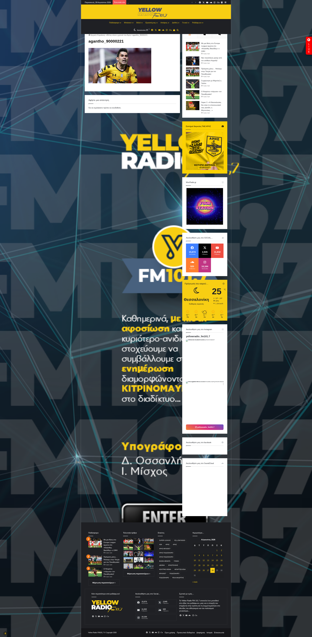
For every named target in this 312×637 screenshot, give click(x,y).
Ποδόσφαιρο (114, 23)
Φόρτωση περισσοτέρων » (103, 583)
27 (208, 570)
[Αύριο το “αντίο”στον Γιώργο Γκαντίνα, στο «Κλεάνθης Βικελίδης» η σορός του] (138, 559)
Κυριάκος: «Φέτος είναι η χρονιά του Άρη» (114, 35)
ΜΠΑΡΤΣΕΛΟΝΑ (180, 569)
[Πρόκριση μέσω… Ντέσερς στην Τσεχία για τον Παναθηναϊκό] (192, 71)
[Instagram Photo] (206, 360)
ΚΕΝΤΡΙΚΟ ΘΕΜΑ (165, 569)
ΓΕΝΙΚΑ (176, 561)
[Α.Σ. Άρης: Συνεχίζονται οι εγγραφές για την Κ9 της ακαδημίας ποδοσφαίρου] (128, 559)
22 (217, 565)
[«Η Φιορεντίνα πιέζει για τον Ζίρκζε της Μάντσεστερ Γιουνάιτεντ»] (149, 559)
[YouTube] (98, 616)
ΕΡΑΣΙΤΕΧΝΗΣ (173, 565)
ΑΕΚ (160, 544)
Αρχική (93, 35)
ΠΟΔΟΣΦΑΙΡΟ (174, 573)
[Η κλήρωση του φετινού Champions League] (149, 553)
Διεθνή (174, 23)
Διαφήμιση (200, 633)
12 (204, 560)
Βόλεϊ (138, 23)
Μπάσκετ (128, 23)
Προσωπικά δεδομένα (186, 633)
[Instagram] (104, 616)
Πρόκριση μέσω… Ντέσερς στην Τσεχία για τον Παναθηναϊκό (211, 71)
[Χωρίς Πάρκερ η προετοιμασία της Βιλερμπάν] (138, 553)
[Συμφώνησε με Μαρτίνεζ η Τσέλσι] (192, 83)
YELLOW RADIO (179, 540)
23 (221, 565)
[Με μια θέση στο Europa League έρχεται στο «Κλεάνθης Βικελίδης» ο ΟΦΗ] (192, 46)
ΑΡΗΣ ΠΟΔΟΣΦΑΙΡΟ (166, 553)
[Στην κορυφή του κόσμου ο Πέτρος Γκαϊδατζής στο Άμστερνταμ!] (128, 566)
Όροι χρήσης (170, 633)
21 (213, 565)
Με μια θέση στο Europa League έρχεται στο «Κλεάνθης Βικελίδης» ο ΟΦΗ (110, 545)
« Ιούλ (195, 582)
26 (204, 570)
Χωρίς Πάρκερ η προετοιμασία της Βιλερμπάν (146, 2)
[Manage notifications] (5, 633)
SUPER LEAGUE (165, 540)
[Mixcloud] (107, 616)
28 (213, 570)
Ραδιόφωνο (196, 23)
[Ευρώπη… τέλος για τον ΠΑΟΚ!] (128, 553)
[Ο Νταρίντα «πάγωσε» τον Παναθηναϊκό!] (192, 94)
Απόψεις (164, 23)
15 (217, 560)
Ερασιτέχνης (151, 23)
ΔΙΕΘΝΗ (162, 565)
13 (208, 560)
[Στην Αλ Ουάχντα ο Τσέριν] (149, 566)
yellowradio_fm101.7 (198, 336)
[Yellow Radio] (156, 12)
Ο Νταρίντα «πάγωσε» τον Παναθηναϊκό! (109, 571)
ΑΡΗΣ (167, 544)
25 (199, 570)
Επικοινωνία (219, 633)
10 (195, 560)
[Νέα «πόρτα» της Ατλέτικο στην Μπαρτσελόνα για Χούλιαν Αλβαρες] (138, 566)
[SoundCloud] (101, 616)
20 (208, 565)
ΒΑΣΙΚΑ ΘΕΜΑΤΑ (164, 561)
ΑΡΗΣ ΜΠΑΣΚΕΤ (164, 549)
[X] (95, 616)
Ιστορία (209, 633)
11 (199, 560)
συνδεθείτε (116, 108)
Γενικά (184, 23)
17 (195, 565)
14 (213, 560)
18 (199, 565)
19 (204, 565)
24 (195, 570)
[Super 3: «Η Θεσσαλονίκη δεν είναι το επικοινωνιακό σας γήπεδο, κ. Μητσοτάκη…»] (192, 105)
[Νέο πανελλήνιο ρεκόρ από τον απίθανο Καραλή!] (192, 61)
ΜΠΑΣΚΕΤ (162, 573)
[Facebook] (93, 616)
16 (221, 560)
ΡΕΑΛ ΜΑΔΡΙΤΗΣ (178, 578)
